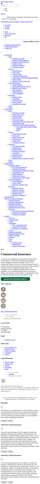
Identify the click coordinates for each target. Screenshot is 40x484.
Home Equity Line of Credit (21, 178)
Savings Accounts (17, 67)
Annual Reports (13, 220)
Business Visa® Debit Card (20, 62)
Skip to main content (7, 1)
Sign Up (3, 311)
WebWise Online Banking (13, 45)
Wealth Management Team (17, 207)
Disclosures (8, 367)
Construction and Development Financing (25, 78)
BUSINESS (8, 55)
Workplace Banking (18, 65)
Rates (6, 32)
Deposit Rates (16, 148)
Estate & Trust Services (16, 206)
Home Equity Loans (18, 176)
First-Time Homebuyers (19, 167)
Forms (7, 369)
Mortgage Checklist (18, 192)
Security (7, 28)
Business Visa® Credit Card (21, 81)
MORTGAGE (9, 164)
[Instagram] (3, 308)
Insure (10, 107)
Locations (8, 25)
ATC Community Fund (19, 225)
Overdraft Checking (18, 142)
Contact (7, 27)
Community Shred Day (19, 227)
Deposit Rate (16, 244)
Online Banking (17, 85)
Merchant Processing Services (21, 86)
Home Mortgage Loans (19, 134)
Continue (4, 421)
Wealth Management (11, 46)
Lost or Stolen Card (11, 347)
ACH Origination (17, 93)
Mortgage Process (17, 188)
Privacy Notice (9, 362)
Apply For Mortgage (15, 179)
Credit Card (8, 48)
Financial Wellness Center (16, 234)
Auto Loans (16, 135)
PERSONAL (9, 109)
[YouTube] (3, 302)
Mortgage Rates (17, 149)
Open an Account (10, 33)
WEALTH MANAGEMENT (14, 199)
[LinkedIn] (3, 297)
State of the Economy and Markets (23, 211)
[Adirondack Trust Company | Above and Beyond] (17, 22)
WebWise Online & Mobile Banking (23, 125)
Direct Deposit (16, 102)
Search (3, 14)
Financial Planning (14, 200)
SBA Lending (16, 79)
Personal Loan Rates (18, 151)
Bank (10, 57)
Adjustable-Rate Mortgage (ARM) (23, 171)
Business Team (17, 97)
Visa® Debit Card (17, 114)
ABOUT (7, 216)
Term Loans (16, 72)
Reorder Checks (17, 64)
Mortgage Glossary (18, 190)
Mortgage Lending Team (20, 185)
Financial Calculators (15, 232)
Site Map (11, 374)
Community (12, 223)
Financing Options (14, 165)
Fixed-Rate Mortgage (19, 169)
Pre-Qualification (17, 181)
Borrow (11, 69)
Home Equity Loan (18, 137)
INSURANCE (9, 197)
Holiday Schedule (14, 235)
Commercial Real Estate (19, 76)
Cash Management (14, 83)
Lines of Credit (17, 74)
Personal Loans (17, 139)
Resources (8, 35)
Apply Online (16, 183)
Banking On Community (20, 228)
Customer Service (10, 340)
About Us (12, 218)
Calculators (15, 99)
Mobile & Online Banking (20, 60)
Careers (11, 221)
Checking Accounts (18, 58)
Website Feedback (11, 311)
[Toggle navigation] (1, 52)
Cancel (10, 421)
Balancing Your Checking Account (23, 158)
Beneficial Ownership (19, 104)
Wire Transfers (16, 90)
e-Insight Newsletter (18, 146)
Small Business (17, 71)
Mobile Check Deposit (19, 88)
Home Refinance (17, 174)
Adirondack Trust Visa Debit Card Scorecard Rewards (22, 122)
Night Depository (17, 92)
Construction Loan (18, 172)
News (10, 239)
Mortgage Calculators (19, 195)
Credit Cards (16, 141)
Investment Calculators (19, 213)
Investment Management (16, 202)
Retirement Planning (15, 204)
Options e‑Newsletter (18, 214)
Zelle (17, 130)
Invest (10, 106)
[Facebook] (3, 291)
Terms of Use (9, 364)
